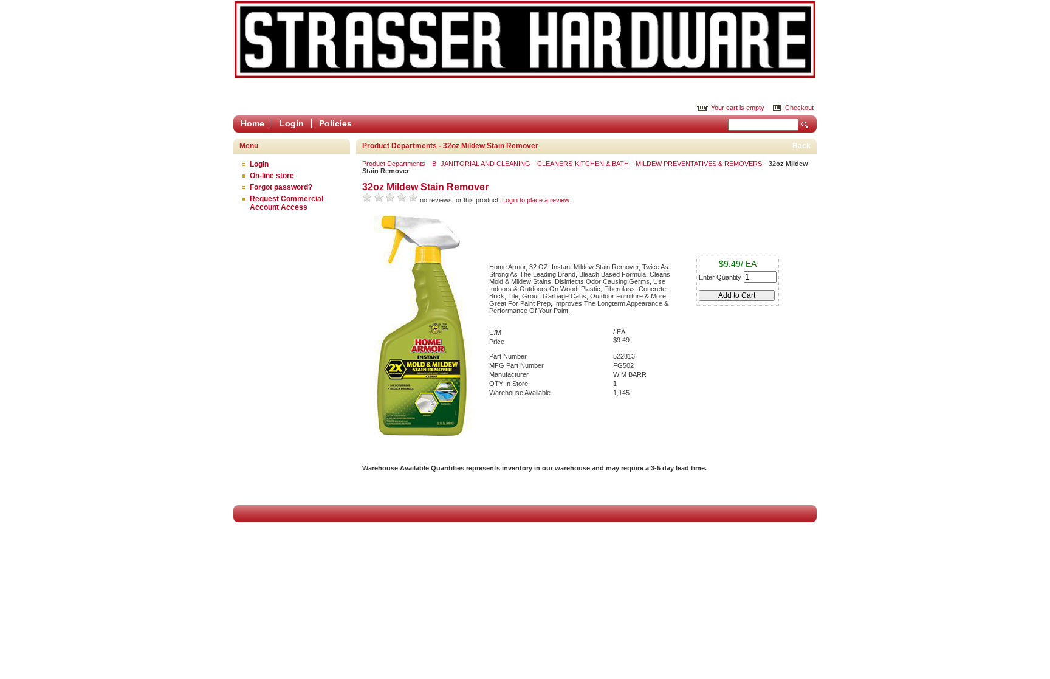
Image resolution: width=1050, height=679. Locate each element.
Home (252, 123)
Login (292, 123)
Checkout (799, 107)
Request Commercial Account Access (286, 203)
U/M (495, 332)
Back (801, 146)
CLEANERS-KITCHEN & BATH (584, 163)
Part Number (508, 356)
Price (496, 341)
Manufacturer (509, 374)
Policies (335, 123)
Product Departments (394, 163)
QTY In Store (508, 383)
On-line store (272, 175)
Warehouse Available (520, 392)
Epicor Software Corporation (525, 39)
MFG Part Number (516, 365)
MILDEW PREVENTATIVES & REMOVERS (700, 163)
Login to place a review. (536, 200)
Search (805, 125)
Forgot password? (281, 187)
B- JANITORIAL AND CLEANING (482, 163)
